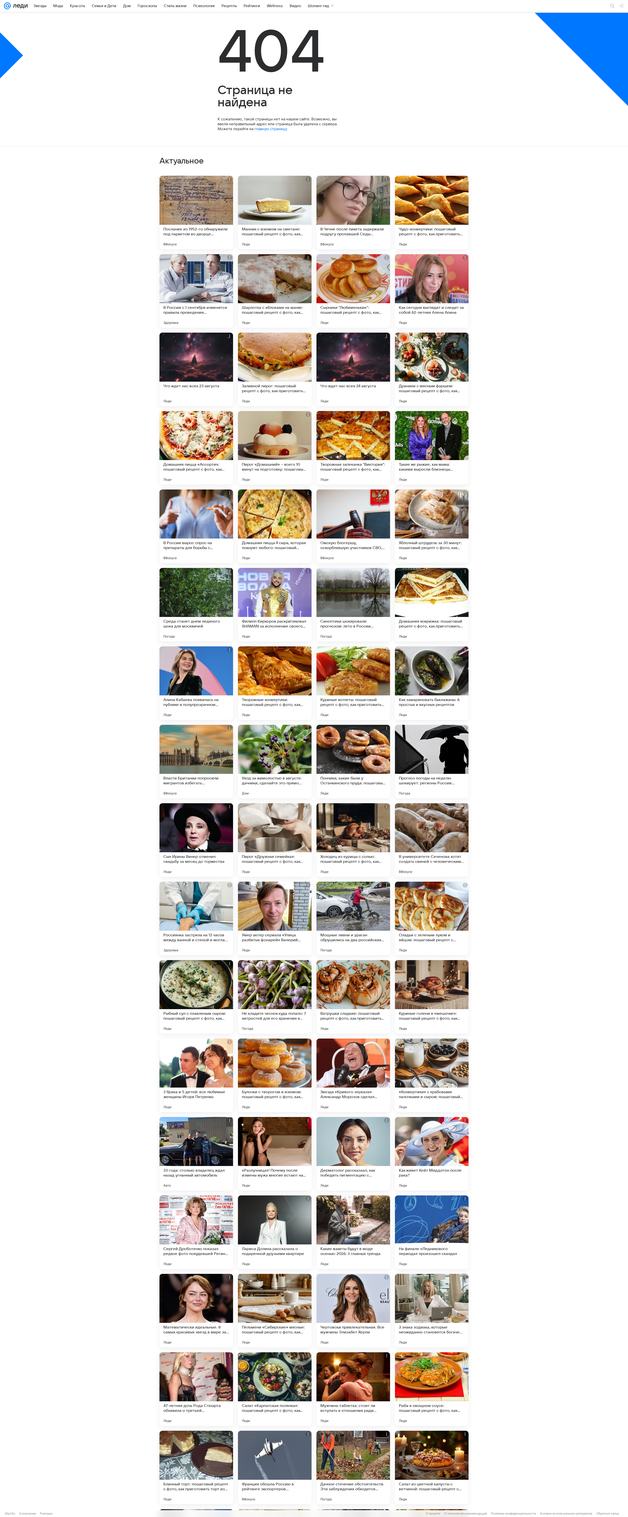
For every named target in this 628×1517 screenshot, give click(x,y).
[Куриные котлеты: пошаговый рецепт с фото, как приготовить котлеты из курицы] (353, 683)
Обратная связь (607, 1513)
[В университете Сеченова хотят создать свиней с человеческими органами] (432, 840)
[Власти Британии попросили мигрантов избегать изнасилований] (196, 761)
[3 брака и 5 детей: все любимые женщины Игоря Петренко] (196, 1075)
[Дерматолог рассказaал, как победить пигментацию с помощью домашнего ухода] (353, 1154)
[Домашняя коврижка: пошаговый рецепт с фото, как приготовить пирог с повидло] (432, 604)
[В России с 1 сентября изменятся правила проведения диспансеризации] (196, 291)
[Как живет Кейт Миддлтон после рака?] (432, 1154)
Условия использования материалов (566, 1513)
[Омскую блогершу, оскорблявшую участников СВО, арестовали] (353, 526)
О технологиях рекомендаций (465, 1513)
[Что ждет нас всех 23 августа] (196, 369)
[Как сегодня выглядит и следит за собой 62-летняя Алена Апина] (432, 291)
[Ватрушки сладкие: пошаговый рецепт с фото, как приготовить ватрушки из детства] (353, 997)
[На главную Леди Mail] (19, 6)
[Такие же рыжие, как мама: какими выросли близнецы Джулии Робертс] (432, 448)
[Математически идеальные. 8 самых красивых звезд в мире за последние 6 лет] (196, 1310)
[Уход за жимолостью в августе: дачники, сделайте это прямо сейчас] (275, 761)
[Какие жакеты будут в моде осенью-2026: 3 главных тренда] (353, 1232)
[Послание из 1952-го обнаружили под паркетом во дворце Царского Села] (196, 212)
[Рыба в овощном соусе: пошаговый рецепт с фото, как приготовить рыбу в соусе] (432, 1389)
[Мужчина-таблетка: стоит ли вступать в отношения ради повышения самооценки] (353, 1389)
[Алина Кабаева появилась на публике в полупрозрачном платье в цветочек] (196, 683)
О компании (27, 1513)
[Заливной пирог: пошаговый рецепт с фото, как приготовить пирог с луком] (275, 369)
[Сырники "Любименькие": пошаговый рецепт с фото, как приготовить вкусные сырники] (353, 291)
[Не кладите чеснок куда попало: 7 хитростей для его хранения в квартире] (275, 997)
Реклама (46, 1513)
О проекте (433, 1513)
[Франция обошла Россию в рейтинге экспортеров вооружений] (275, 1467)
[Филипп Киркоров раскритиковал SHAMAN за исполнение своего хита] (275, 604)
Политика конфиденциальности (513, 1513)
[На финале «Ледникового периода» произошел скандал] (432, 1232)
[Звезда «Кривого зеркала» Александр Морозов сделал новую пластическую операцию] (353, 1075)
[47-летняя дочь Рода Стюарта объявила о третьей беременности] (196, 1389)
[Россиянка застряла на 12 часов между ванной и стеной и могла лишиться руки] (196, 918)
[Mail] (7, 6)
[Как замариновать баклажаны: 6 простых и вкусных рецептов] (432, 683)
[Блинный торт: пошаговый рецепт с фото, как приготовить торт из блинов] (196, 1467)
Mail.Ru (10, 1513)
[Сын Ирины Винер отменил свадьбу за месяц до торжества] (196, 840)
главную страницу (270, 128)
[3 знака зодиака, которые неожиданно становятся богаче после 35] (432, 1310)
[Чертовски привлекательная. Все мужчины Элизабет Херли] (353, 1310)
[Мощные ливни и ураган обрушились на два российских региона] (353, 918)
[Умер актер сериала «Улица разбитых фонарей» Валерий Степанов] (275, 918)
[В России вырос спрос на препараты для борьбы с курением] (196, 526)
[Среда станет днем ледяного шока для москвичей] (196, 604)
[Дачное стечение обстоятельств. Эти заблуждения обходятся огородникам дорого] (353, 1467)
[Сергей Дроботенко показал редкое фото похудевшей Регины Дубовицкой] (196, 1232)
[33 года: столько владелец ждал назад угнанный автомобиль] (196, 1154)
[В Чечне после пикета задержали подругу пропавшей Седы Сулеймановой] (353, 212)
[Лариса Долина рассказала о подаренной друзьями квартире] (275, 1232)
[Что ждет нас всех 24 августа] (353, 369)
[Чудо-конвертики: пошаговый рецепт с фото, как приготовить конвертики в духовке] (432, 212)
